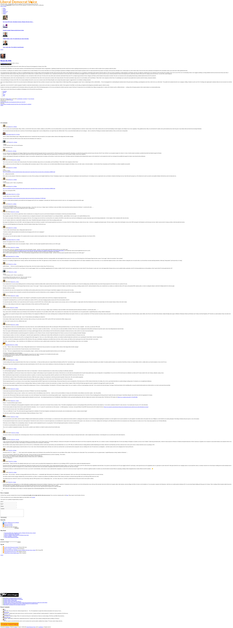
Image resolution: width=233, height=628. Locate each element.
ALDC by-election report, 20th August (11, 534)
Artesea (15, 626)
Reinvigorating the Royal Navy (10, 551)
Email (1, 503)
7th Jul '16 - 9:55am (15, 432)
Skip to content (3, 6)
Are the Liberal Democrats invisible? (11, 537)
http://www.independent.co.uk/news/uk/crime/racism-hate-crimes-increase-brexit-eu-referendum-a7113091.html (24, 198)
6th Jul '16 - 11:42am (13, 227)
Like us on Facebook (8, 524)
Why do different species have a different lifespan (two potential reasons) (24, 603)
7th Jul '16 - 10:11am (15, 439)
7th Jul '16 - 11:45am (13, 461)
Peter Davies (6, 612)
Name (1, 501)
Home (4, 8)
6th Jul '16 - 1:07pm (12, 264)
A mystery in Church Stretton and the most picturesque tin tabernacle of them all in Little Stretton (28, 602)
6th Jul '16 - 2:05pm (14, 307)
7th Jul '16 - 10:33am (12, 450)
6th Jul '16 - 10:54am (13, 167)
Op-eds (11, 99)
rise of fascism (31, 98)
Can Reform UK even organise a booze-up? (16, 604)
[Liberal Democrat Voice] (18, 3)
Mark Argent (4, 63)
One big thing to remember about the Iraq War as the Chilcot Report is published (15, 104)
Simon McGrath (7, 617)
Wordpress (7, 626)
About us (4, 12)
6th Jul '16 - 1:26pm (15, 295)
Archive (4, 9)
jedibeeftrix (8, 344)
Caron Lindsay (8, 134)
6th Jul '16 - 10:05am (13, 126)
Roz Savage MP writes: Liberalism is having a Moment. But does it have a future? (20, 532)
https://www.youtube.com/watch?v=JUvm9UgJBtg (127, 397)
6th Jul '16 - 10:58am (13, 186)
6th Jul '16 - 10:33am (16, 159)
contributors (41, 626)
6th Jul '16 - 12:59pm (15, 256)
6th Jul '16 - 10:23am (12, 151)
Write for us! (5, 11)
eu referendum (19, 98)
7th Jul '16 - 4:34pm (12, 472)
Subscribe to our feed (8, 525)
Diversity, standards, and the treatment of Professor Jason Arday (16, 535)
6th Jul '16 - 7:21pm (15, 400)
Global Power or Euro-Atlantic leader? (11, 553)
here (67, 495)
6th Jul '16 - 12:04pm (15, 247)
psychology (25, 98)
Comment (2, 508)
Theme (4, 13)
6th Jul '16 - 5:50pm (12, 368)
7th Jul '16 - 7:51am (14, 416)
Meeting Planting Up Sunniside (17, 599)
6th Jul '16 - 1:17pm (15, 281)
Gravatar (33, 497)
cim (5, 609)
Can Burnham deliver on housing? (15, 598)
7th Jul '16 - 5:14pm (12, 482)
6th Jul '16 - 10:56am (13, 179)
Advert (1, 49)
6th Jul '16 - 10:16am (13, 142)
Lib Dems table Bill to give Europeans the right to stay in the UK (12, 102)
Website (2, 506)
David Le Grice (7, 614)
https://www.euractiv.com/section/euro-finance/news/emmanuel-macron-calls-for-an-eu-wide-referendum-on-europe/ (126, 406)
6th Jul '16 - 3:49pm (14, 359)
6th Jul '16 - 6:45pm (15, 388)
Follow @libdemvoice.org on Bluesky (11, 522)
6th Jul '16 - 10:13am (16, 134)
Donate (4, 10)
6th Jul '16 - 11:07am (16, 194)
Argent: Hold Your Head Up (15, 601)
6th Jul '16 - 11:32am (15, 211)
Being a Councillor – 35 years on (10, 536)
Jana (5, 619)
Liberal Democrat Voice (31, 626)
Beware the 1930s (5, 60)
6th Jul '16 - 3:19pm (14, 344)
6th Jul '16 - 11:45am (16, 239)
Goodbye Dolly (14, 600)
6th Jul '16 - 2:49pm (15, 324)
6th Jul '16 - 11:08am (12, 203)
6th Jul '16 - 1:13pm (13, 271)
